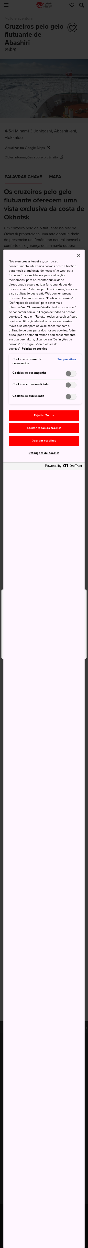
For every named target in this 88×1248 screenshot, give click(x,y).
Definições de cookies (44, 453)
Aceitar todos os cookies (44, 428)
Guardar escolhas (44, 440)
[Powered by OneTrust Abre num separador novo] (63, 467)
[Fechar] (78, 255)
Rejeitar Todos (44, 415)
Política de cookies (34, 349)
